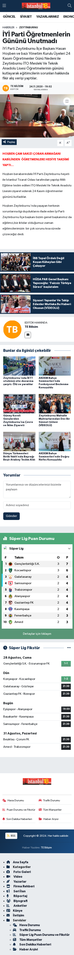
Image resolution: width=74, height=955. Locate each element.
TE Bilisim (31, 326)
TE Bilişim (46, 847)
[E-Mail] (28, 335)
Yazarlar (19, 881)
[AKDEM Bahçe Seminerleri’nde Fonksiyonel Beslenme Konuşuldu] (55, 365)
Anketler (20, 905)
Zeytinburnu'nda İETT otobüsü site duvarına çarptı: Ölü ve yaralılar (18, 381)
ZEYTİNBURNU (28, 27)
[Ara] (70, 6)
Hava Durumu (16, 800)
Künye (17, 910)
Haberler (8, 27)
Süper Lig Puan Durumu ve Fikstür (44, 934)
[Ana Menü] (4, 6)
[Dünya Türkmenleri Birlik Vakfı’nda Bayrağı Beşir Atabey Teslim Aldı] (19, 441)
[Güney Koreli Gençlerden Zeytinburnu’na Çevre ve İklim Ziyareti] (19, 403)
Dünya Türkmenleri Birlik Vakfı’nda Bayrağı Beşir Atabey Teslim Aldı (19, 456)
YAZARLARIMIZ (47, 16)
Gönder (11, 516)
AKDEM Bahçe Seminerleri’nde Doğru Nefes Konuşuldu (54, 456)
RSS (12, 835)
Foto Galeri (22, 872)
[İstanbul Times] (36, 6)
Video (17, 876)
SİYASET (26, 16)
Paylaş (11, 142)
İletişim (18, 915)
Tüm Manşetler (52, 809)
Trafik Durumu (51, 800)
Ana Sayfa (20, 862)
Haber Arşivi (50, 819)
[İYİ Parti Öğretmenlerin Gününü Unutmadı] (37, 116)
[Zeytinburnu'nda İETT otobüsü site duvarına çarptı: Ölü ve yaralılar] (19, 365)
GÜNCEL (9, 16)
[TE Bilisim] (12, 329)
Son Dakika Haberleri (19, 819)
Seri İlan (19, 891)
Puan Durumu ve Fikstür (21, 809)
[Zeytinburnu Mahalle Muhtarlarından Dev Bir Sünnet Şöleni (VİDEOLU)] (55, 403)
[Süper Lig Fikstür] (69, 648)
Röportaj (20, 896)
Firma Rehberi (23, 886)
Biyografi (20, 901)
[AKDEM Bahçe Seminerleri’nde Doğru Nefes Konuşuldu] (55, 441)
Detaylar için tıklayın (37, 633)
